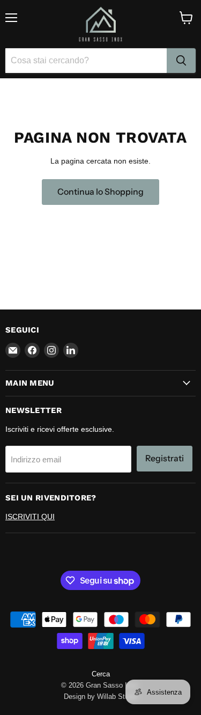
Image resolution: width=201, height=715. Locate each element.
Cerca (101, 674)
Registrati (164, 458)
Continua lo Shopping (100, 192)
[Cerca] (181, 60)
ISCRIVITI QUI (30, 516)
